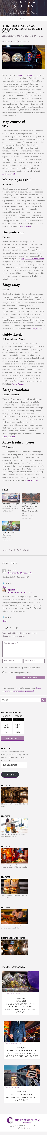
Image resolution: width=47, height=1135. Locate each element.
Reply (4, 587)
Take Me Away (13, 738)
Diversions (10, 1087)
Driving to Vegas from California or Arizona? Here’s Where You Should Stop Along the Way (30, 508)
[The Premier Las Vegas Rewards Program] (11, 497)
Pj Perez (11, 589)
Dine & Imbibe (10, 994)
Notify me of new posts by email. (18, 672)
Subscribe (10, 774)
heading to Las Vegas (24, 75)
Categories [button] (24, 18)
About (14, 2)
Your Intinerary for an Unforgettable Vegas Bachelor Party (22, 1053)
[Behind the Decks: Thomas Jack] (11, 526)
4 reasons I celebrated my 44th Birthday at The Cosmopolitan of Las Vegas (20, 1006)
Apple (4, 173)
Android (11, 173)
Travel (18, 994)
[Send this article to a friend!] (28, 41)
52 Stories (23, 6)
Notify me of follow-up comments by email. (22, 667)
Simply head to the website (32, 258)
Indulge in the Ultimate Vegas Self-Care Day (21, 1097)
